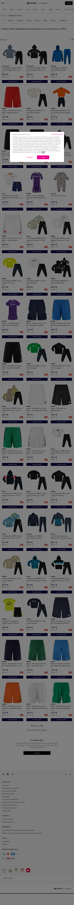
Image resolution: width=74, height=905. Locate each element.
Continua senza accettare (57, 134)
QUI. (43, 152)
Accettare (43, 157)
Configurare (30, 157)
